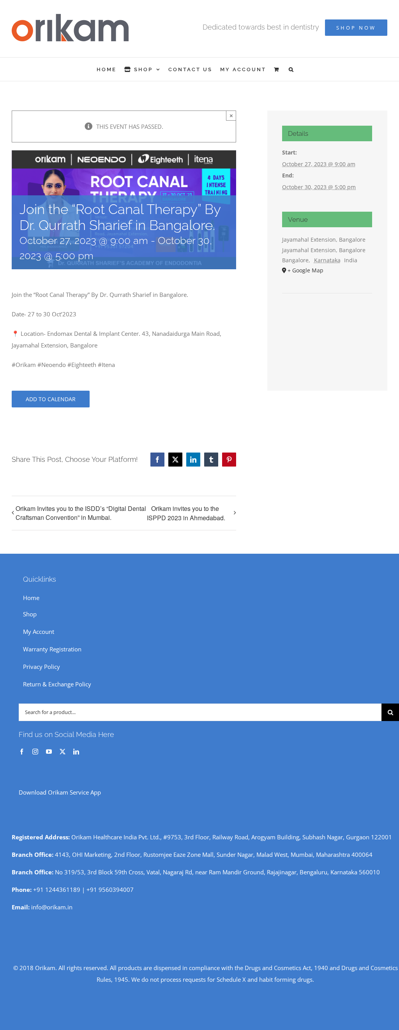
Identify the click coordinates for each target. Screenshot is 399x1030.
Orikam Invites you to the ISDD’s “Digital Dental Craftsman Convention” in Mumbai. (81, 513)
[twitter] (62, 752)
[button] (292, 69)
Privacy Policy (41, 666)
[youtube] (49, 752)
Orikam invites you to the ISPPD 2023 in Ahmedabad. (186, 513)
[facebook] (22, 752)
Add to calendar (51, 399)
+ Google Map (305, 270)
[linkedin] (76, 752)
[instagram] (35, 752)
